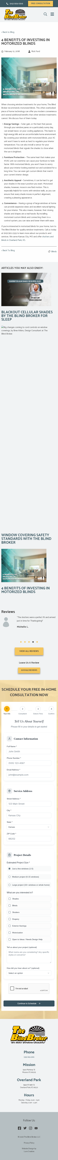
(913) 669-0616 (16, 3)
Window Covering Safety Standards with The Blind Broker (26, 539)
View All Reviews (29, 651)
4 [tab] (33, 642)
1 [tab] (21, 642)
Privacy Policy (29, 1143)
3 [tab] (29, 642)
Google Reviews (29, 670)
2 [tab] (25, 642)
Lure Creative (29, 1151)
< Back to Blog (7, 32)
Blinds (54, 251)
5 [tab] (37, 642)
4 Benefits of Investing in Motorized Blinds (25, 590)
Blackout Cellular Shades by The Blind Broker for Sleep (27, 316)
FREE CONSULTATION (40, 3)
